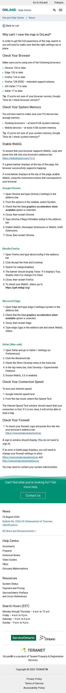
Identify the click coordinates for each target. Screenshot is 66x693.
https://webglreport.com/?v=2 (18, 158)
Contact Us (33, 495)
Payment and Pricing (13, 588)
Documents (8, 546)
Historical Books (11, 555)
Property (7, 550)
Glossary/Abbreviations (15, 568)
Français (58, 2)
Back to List (12, 25)
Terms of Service (34, 683)
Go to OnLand (40, 2)
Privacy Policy (34, 679)
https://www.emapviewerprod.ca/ (23, 433)
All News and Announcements (18, 531)
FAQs (5, 564)
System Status (10, 583)
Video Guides (9, 559)
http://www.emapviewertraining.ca (20, 460)
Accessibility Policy (34, 687)
